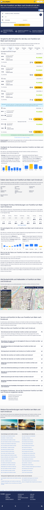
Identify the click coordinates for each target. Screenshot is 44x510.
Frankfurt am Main (30, 287)
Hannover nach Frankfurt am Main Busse (8, 443)
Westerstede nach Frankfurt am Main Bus (8, 466)
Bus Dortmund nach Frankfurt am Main (8, 439)
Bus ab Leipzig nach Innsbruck (27, 451)
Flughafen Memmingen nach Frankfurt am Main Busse (11, 481)
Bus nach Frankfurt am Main (19, 490)
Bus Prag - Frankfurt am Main (6, 460)
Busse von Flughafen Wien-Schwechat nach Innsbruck (32, 481)
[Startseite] (5, 1)
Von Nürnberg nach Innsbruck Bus (28, 455)
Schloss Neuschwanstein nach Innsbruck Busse (30, 460)
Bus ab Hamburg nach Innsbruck (28, 445)
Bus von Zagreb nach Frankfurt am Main (8, 472)
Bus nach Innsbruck (28, 490)
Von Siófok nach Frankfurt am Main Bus (8, 462)
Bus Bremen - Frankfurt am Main (7, 437)
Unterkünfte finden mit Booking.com (9, 22)
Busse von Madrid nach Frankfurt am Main (9, 455)
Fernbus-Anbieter (10, 499)
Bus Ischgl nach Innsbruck (27, 447)
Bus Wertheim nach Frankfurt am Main (8, 464)
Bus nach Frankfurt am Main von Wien (8, 470)
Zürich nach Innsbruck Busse (27, 472)
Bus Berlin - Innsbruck (26, 437)
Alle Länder (32, 499)
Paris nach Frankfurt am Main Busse (7, 458)
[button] (29, 309)
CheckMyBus (2, 490)
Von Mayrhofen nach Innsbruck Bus (28, 453)
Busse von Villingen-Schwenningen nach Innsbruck (31, 466)
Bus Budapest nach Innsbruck (27, 439)
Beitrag (32, 497)
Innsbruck (40, 287)
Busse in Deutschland (9, 490)
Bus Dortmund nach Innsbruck (27, 441)
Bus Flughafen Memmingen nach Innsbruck (30, 478)
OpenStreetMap (38, 309)
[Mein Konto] (34, 1)
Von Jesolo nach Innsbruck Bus (27, 449)
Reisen (19, 499)
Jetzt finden (38, 62)
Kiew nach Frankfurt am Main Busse (7, 451)
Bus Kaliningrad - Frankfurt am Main (7, 447)
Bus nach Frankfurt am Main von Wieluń (8, 468)
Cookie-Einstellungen (23, 497)
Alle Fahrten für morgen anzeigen (23, 137)
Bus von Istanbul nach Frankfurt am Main (8, 445)
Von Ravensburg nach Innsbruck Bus (28, 457)
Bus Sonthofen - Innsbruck (27, 462)
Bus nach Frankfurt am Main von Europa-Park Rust (10, 441)
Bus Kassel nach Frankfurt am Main (7, 449)
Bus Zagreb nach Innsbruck (27, 470)
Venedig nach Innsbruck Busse (27, 464)
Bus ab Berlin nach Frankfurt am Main (8, 436)
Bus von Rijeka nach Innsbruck (27, 458)
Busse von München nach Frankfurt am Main (9, 457)
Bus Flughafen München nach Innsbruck (29, 479)
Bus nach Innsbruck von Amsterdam (28, 436)
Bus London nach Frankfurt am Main (7, 453)
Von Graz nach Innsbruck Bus (27, 443)
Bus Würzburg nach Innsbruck (27, 468)
